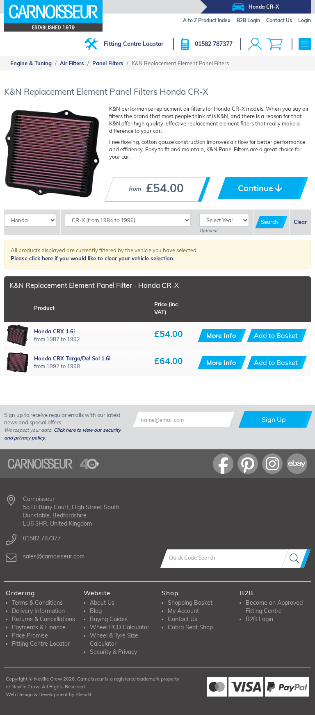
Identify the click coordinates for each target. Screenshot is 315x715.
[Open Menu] (305, 44)
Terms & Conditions (37, 602)
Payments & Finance (39, 627)
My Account (183, 611)
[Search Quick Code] (296, 558)
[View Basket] (274, 44)
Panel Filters (107, 63)
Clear (300, 222)
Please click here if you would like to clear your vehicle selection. (92, 258)
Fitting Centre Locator (133, 44)
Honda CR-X (264, 7)
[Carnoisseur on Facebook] (223, 463)
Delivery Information (38, 611)
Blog (96, 611)
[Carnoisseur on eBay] (297, 463)
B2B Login (259, 619)
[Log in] (255, 44)
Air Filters (72, 63)
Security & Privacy (113, 652)
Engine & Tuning (31, 63)
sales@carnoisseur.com (53, 556)
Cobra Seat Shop (190, 627)
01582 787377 (214, 44)
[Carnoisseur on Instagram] (272, 463)
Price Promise (30, 635)
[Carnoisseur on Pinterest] (247, 463)
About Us (102, 602)
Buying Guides (109, 619)
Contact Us (182, 619)
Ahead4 (83, 694)
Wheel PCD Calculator (119, 627)
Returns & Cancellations (43, 619)
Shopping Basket (190, 602)
